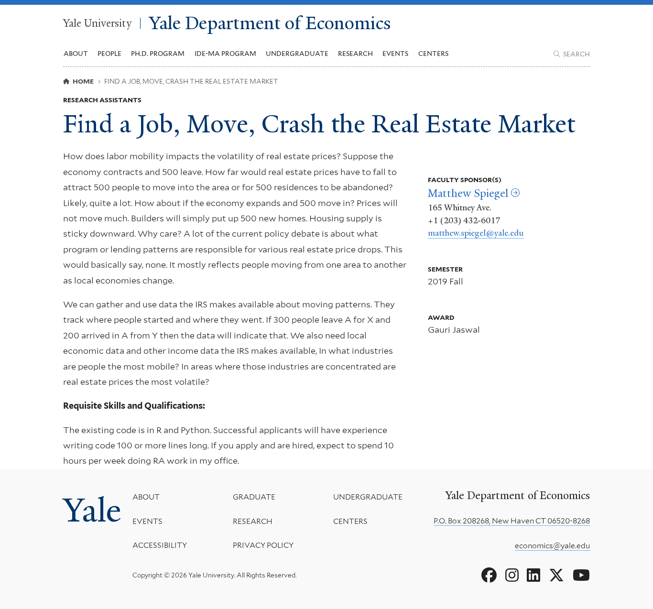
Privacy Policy (263, 545)
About (146, 496)
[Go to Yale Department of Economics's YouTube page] (581, 575)
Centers (433, 53)
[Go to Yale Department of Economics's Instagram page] (512, 575)
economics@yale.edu (552, 545)
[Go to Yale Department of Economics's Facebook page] (489, 575)
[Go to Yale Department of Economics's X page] (556, 575)
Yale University (97, 23)
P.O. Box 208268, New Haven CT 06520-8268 (512, 520)
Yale (92, 510)
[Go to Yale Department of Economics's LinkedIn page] (533, 575)
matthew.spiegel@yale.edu (475, 233)
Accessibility (159, 545)
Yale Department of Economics (270, 23)
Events (395, 53)
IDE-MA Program (225, 53)
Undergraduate (368, 496)
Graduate (254, 496)
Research (252, 521)
